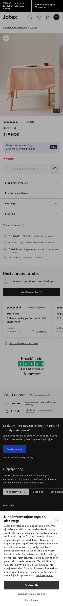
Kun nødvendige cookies (31, 593)
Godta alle (31, 585)
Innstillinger (31, 600)
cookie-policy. (44, 575)
